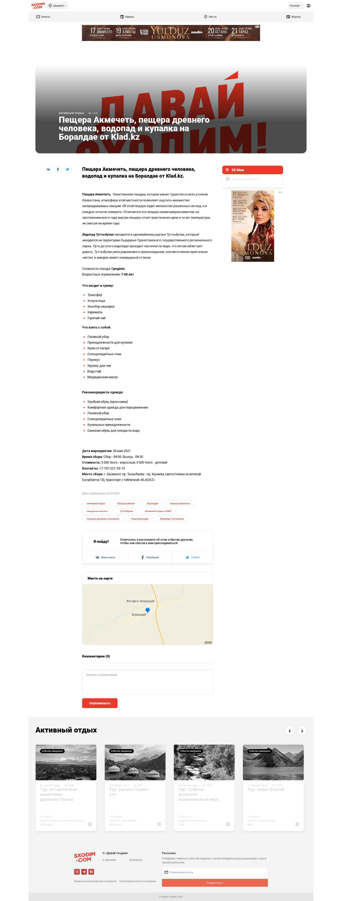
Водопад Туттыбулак (172, 518)
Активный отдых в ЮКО (158, 511)
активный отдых (96, 503)
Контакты (135, 860)
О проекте (109, 860)
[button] (289, 731)
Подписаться (214, 882)
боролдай (152, 503)
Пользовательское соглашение (137, 881)
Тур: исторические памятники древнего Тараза (58, 794)
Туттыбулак (126, 511)
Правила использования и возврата (95, 881)
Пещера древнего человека (103, 518)
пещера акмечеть (180, 503)
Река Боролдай (139, 518)
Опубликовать (99, 703)
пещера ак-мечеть (97, 511)
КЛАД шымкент (126, 503)
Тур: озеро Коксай (265, 789)
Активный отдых (71, 113)
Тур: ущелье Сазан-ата (129, 791)
